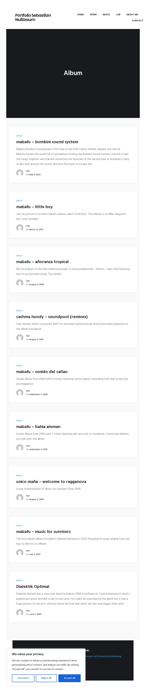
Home (80, 14)
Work (93, 14)
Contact (137, 20)
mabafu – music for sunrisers (43, 531)
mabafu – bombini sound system (47, 142)
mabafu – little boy (34, 207)
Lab (118, 14)
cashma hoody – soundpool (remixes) (52, 316)
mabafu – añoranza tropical (42, 262)
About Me (132, 14)
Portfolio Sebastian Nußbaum (33, 17)
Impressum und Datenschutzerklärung (101, 656)
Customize (23, 678)
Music (106, 14)
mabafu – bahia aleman (38, 426)
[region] (46, 667)
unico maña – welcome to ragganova (51, 481)
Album (19, 136)
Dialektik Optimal (32, 586)
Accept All (69, 678)
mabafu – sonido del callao (41, 371)
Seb (28, 171)
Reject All (46, 678)
